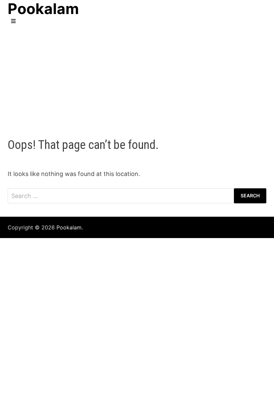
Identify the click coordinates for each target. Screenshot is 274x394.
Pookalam (69, 227)
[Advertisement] (137, 74)
